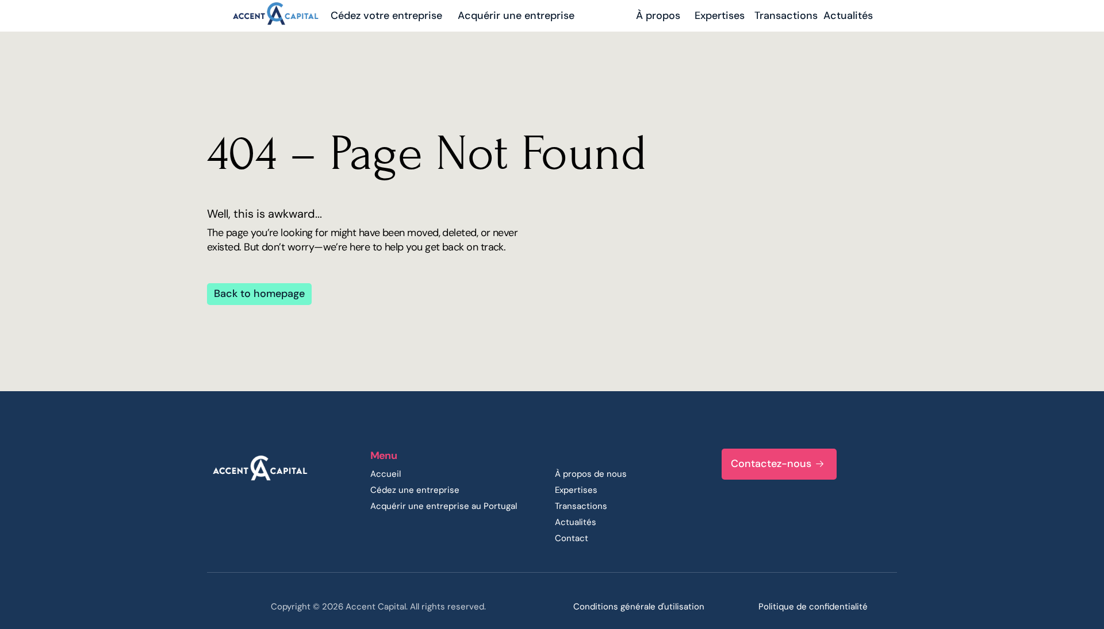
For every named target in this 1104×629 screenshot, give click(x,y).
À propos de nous (591, 474)
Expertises (576, 490)
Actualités (575, 522)
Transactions (581, 506)
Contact (571, 538)
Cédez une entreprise (414, 490)
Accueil (385, 474)
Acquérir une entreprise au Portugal (443, 506)
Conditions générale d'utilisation (638, 606)
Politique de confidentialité (813, 606)
